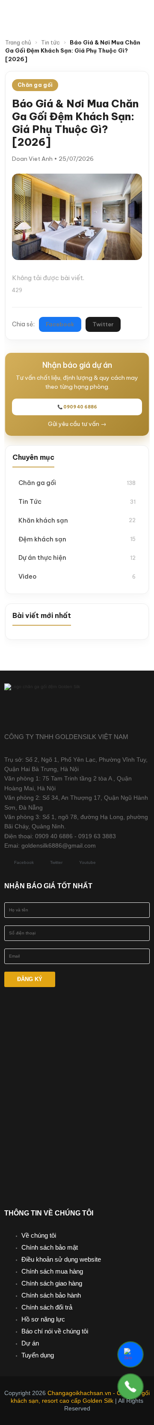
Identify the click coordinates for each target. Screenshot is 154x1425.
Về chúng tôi (38, 1235)
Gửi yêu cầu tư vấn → (77, 424)
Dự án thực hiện (77, 557)
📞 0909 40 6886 (77, 407)
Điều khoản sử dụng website (61, 1259)
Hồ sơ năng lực (43, 1319)
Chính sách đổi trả (46, 1307)
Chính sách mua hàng (52, 1271)
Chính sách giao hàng (51, 1283)
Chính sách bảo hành (51, 1295)
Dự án (30, 1343)
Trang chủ (18, 42)
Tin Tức (77, 501)
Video (77, 576)
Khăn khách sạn (77, 520)
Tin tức (50, 42)
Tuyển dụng (37, 1355)
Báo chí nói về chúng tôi (54, 1331)
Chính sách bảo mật (49, 1247)
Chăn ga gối (77, 483)
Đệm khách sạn (77, 539)
